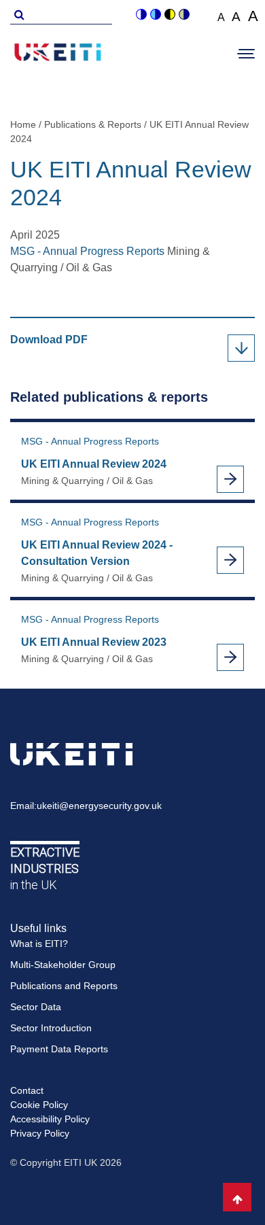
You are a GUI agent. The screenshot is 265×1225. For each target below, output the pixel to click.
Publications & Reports (92, 124)
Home (23, 124)
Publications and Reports (64, 985)
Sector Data (35, 1006)
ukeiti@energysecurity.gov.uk (99, 805)
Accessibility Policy (50, 1119)
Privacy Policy (39, 1133)
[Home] (57, 54)
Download (56, 340)
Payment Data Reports (59, 1048)
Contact (26, 1090)
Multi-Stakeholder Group (63, 964)
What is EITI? (39, 943)
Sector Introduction (51, 1027)
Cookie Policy (39, 1104)
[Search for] (17, 13)
